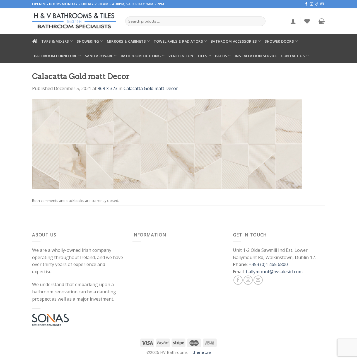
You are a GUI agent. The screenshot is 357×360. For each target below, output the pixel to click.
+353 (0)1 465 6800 (268, 264)
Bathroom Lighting (141, 55)
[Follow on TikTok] (317, 4)
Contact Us (293, 55)
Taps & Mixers (55, 41)
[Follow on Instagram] (311, 4)
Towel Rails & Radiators (178, 41)
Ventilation (180, 55)
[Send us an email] (322, 4)
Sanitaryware (99, 55)
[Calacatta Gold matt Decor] (167, 143)
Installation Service (256, 55)
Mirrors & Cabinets (126, 41)
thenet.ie (201, 352)
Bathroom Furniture (55, 55)
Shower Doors (279, 41)
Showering (88, 41)
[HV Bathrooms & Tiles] (74, 21)
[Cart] (322, 21)
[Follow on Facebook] (306, 4)
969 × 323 (107, 88)
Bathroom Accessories (234, 41)
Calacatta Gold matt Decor (151, 88)
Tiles (202, 55)
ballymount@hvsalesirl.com (274, 272)
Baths (221, 55)
